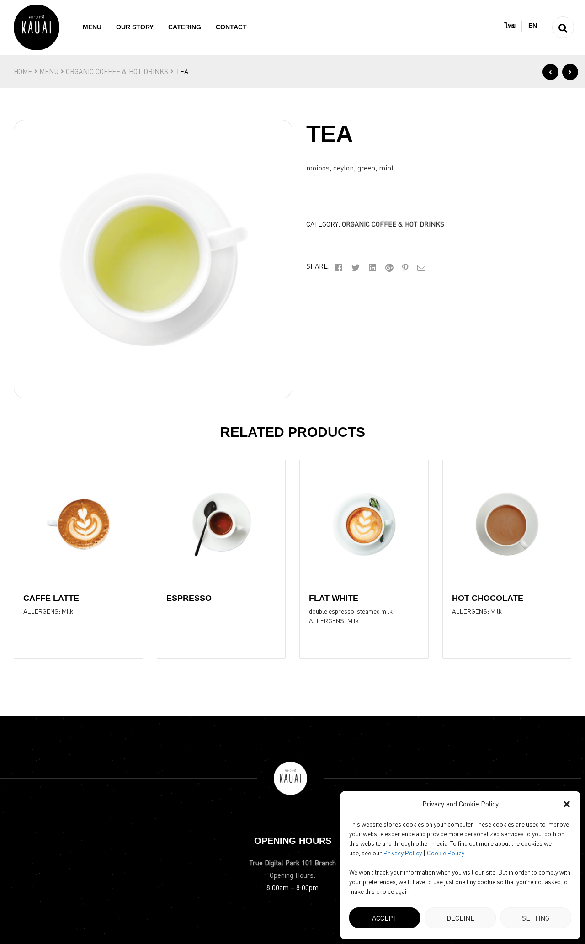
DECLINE (460, 918)
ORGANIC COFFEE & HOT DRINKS (117, 71)
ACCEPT (384, 918)
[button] (566, 804)
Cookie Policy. (446, 853)
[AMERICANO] (570, 72)
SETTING (535, 918)
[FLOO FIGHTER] (550, 72)
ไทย (510, 25)
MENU (92, 27)
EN (532, 25)
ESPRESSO (189, 598)
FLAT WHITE (333, 598)
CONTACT (231, 27)
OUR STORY (135, 27)
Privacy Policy (402, 853)
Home (23, 71)
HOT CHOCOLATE (487, 598)
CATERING (184, 27)
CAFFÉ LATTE (51, 598)
